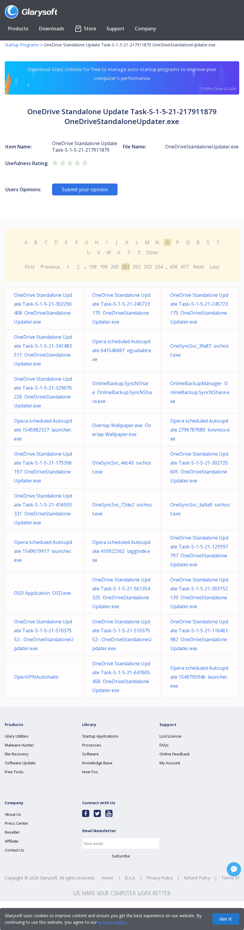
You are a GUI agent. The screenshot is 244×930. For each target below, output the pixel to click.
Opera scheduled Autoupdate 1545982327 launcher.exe (43, 430)
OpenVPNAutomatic (37, 677)
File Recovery (17, 754)
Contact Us (14, 850)
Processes (91, 745)
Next (198, 267)
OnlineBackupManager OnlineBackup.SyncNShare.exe (199, 392)
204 (159, 267)
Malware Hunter (19, 745)
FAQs (164, 745)
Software (90, 754)
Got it (226, 919)
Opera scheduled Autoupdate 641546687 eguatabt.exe (121, 350)
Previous (50, 267)
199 (104, 267)
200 (115, 267)
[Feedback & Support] (234, 869)
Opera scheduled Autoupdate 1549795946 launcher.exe (199, 677)
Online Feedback (174, 754)
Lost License (170, 736)
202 (137, 267)
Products (18, 28)
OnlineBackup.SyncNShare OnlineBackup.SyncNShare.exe (122, 392)
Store (89, 28)
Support (115, 28)
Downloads (51, 28)
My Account (169, 763)
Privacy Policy (159, 878)
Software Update (20, 763)
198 (93, 267)
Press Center (16, 823)
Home (107, 878)
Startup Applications (100, 736)
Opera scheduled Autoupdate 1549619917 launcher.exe (43, 551)
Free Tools (14, 771)
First (30, 267)
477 (185, 267)
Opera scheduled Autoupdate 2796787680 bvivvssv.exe (200, 430)
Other (152, 252)
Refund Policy (197, 878)
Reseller (12, 832)
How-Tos (90, 771)
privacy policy (112, 922)
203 (148, 267)
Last (214, 267)
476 (174, 267)
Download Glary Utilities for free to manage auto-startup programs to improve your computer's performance (131, 78)
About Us (13, 814)
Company (145, 28)
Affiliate (11, 841)
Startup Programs (22, 45)
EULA (130, 878)
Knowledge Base (97, 763)
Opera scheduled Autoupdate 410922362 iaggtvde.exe (121, 551)
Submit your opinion (85, 189)
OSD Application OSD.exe (42, 593)
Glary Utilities (17, 736)
